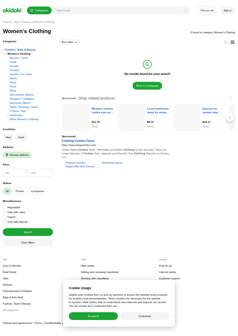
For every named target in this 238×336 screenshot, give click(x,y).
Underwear (16, 115)
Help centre (87, 265)
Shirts (13, 86)
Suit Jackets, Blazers (22, 94)
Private (20, 191)
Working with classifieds (95, 278)
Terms (38, 322)
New (8, 137)
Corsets (14, 66)
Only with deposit (17, 221)
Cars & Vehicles (12, 265)
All (7, 191)
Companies (37, 191)
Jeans (13, 78)
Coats (13, 61)
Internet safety (167, 272)
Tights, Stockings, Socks (24, 106)
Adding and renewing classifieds (100, 272)
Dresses (14, 70)
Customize (145, 316)
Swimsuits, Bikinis (20, 102)
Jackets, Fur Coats (21, 74)
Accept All (93, 316)
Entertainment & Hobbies (17, 291)
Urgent (11, 217)
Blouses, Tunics (19, 57)
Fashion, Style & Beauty (20, 49)
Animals (7, 284)
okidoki (12, 10)
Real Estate (9, 272)
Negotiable (13, 207)
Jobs (5, 278)
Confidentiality (53, 322)
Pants (13, 82)
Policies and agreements (17, 322)
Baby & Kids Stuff (13, 297)
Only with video (16, 212)
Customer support (169, 278)
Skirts (13, 90)
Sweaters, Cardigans (22, 98)
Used (21, 137)
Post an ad (165, 265)
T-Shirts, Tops (18, 111)
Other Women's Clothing (24, 119)
